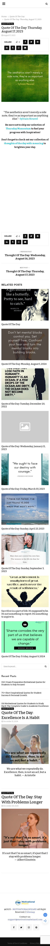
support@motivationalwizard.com (25, 919)
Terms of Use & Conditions (17, 943)
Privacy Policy (35, 943)
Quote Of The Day (7, 24)
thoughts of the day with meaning (23, 143)
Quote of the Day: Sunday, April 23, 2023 (22, 528)
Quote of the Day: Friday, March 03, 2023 (23, 489)
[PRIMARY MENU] (4, 4)
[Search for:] (25, 666)
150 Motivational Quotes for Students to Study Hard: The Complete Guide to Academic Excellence (25, 704)
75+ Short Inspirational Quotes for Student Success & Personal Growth (21, 694)
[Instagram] (29, 927)
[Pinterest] (36, 927)
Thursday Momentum (18, 128)
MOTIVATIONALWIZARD (25, 909)
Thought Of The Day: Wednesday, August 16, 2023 (25, 257)
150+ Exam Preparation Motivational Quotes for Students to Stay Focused (23, 683)
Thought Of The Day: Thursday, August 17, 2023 (25, 273)
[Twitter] (21, 927)
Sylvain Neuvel (29, 118)
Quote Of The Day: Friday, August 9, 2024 (23, 656)
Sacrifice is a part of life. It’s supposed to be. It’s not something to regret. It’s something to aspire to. (24, 614)
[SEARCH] (46, 666)
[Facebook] (14, 927)
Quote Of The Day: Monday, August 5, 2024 (24, 364)
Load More (25, 881)
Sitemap (30, 912)
